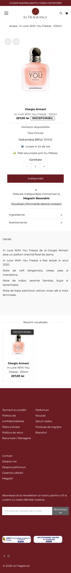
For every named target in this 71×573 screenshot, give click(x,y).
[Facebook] (4, 556)
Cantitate (35, 159)
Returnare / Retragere (16, 438)
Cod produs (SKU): (31, 139)
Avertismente (18, 222)
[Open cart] (66, 13)
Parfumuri (42, 410)
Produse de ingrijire (48, 427)
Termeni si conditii (14, 410)
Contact (7, 455)
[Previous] (8, 41)
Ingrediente (17, 214)
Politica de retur (12, 432)
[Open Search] (60, 13)
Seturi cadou (44, 421)
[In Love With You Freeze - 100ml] (18, 344)
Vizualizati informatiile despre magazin (36, 203)
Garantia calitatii (12, 472)
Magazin (7, 478)
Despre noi (9, 461)
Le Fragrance (21, 565)
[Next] (16, 41)
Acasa (13, 26)
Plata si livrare (11, 427)
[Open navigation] (10, 13)
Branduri (41, 432)
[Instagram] (8, 556)
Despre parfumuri (14, 467)
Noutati (41, 415)
